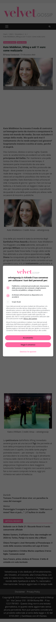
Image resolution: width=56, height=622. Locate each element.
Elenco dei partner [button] (30, 319)
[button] (28, 302)
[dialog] (28, 311)
